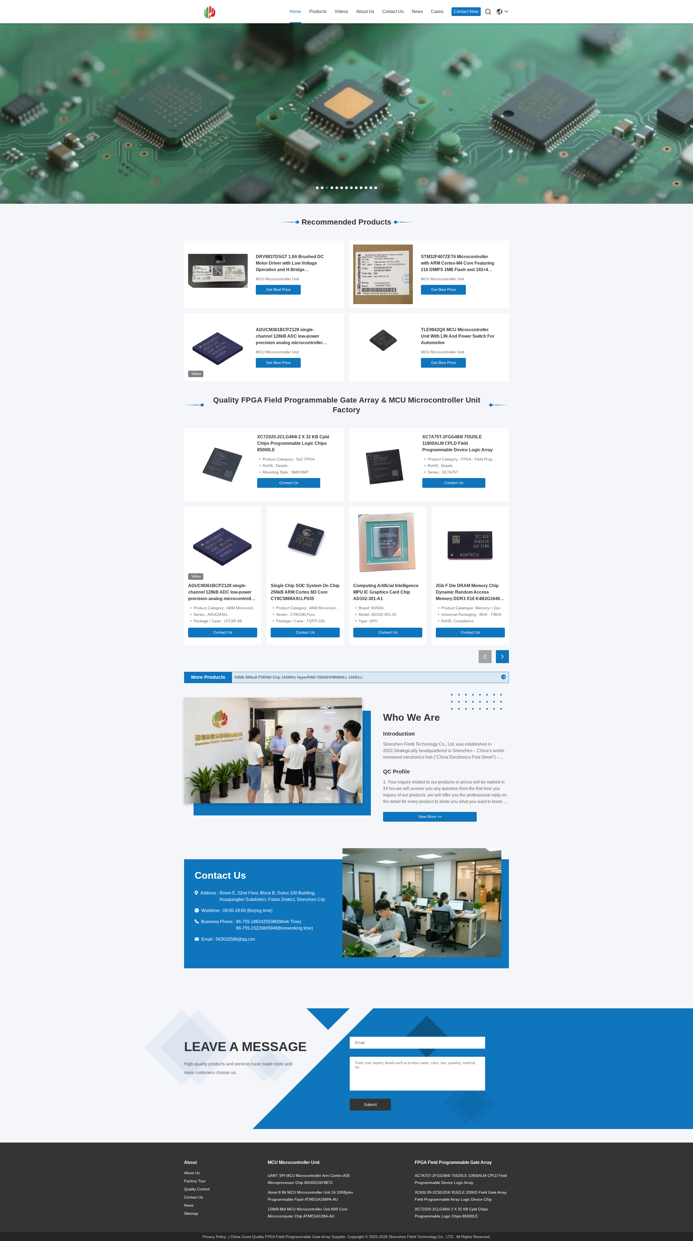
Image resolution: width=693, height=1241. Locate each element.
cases (437, 11)
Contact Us (288, 482)
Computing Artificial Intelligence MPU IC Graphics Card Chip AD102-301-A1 (386, 592)
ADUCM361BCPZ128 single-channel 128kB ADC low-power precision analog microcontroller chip (289, 336)
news (417, 11)
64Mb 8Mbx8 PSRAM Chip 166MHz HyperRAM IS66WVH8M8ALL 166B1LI (299, 677)
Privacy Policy (214, 1237)
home (295, 11)
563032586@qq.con (235, 939)
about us (365, 11)
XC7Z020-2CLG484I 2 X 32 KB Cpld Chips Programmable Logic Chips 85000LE (293, 443)
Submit (370, 1104)
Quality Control (197, 1189)
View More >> (430, 816)
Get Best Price (278, 289)
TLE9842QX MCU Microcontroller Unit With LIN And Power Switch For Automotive (457, 336)
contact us (393, 11)
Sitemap (191, 1213)
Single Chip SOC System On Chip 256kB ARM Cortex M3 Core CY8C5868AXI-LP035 (305, 592)
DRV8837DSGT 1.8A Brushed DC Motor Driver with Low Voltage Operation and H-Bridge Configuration (290, 263)
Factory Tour (195, 1181)
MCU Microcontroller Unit (277, 279)
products (317, 11)
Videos (341, 11)
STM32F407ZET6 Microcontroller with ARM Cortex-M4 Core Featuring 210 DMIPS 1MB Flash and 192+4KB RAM (458, 263)
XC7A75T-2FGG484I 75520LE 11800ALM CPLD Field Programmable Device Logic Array (457, 443)
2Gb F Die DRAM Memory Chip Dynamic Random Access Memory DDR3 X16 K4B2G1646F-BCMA (470, 592)
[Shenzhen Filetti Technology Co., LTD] (214, 12)
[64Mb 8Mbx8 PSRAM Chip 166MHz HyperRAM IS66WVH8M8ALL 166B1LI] (503, 677)
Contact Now (466, 11)
